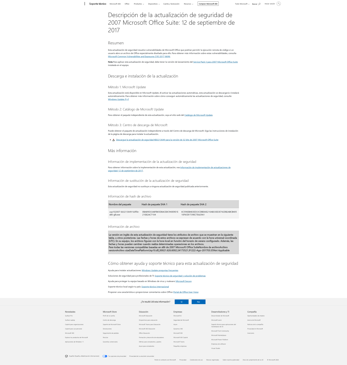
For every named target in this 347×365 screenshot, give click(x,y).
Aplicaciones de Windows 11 (74, 342)
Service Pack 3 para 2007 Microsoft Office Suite (215, 61)
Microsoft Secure (184, 281)
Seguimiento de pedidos (111, 333)
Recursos (187, 4)
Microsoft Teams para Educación (149, 324)
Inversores (250, 333)
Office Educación (144, 333)
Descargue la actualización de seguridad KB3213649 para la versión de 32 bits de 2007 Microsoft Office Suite (167, 139)
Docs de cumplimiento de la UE (253, 360)
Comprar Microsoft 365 (208, 4)
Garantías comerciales (110, 342)
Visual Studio (215, 348)
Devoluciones (107, 329)
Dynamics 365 (178, 329)
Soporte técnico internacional (155, 286)
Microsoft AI (177, 316)
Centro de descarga (109, 320)
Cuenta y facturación (171, 4)
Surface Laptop (70, 320)
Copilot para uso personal (73, 329)
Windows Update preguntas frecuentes (160, 270)
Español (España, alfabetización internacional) (84, 356)
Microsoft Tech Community (220, 331)
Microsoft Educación (145, 316)
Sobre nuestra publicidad (231, 360)
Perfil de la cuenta (109, 316)
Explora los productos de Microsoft (76, 337)
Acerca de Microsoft (254, 320)
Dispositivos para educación (148, 320)
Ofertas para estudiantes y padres (150, 342)
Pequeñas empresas (180, 346)
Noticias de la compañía (255, 324)
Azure (175, 324)
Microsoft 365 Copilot (181, 337)
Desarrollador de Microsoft (220, 316)
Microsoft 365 (115, 4)
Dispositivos (153, 4)
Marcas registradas (212, 360)
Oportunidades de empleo (255, 316)
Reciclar (105, 337)
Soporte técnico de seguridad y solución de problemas (180, 275)
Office (127, 4)
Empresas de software (218, 344)
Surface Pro (69, 316)
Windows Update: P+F (118, 99)
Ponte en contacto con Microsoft (165, 360)
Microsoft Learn (216, 320)
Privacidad (182, 360)
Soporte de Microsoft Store (112, 324)
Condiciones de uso (196, 360)
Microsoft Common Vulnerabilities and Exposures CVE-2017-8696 (139, 56)
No (198, 301)
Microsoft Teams (179, 342)
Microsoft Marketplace (218, 335)
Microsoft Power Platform (219, 340)
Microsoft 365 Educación (147, 329)
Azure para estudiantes (146, 346)
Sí (181, 301)
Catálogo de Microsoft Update (198, 115)
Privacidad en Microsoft (255, 329)
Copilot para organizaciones (74, 324)
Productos (138, 4)
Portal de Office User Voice (185, 292)
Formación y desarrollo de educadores (151, 337)
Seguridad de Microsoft (181, 320)
